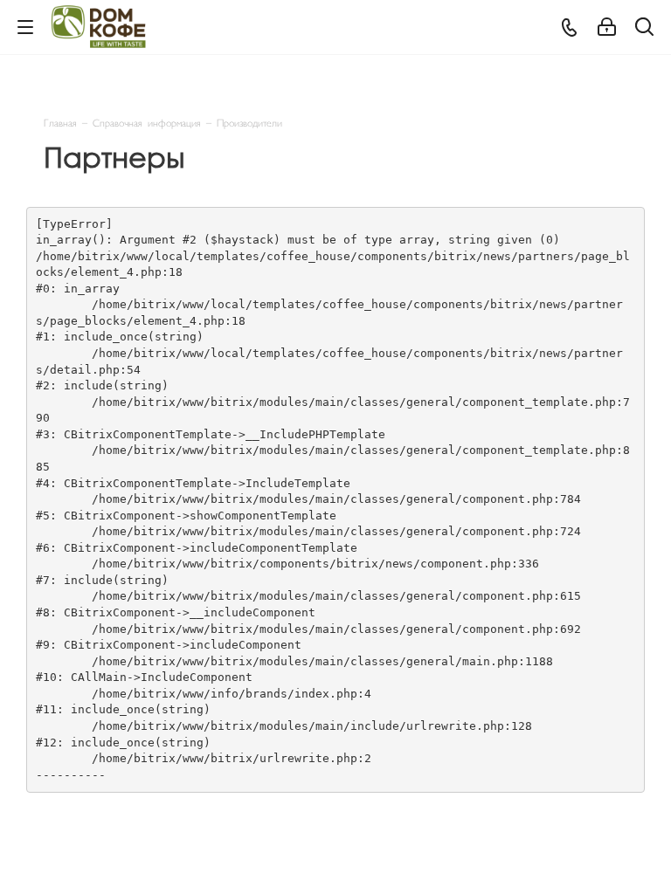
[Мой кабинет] (607, 27)
